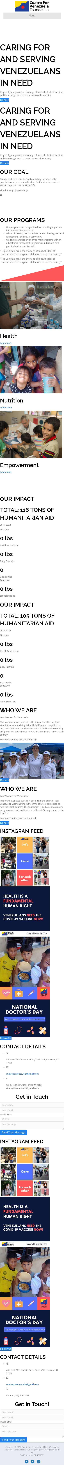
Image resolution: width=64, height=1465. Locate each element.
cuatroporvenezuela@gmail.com (22, 1073)
